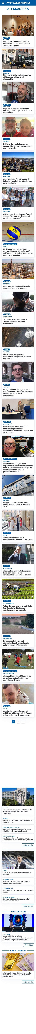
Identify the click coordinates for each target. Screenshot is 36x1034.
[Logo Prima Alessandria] (18, 2)
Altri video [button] (29, 948)
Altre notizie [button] (28, 842)
